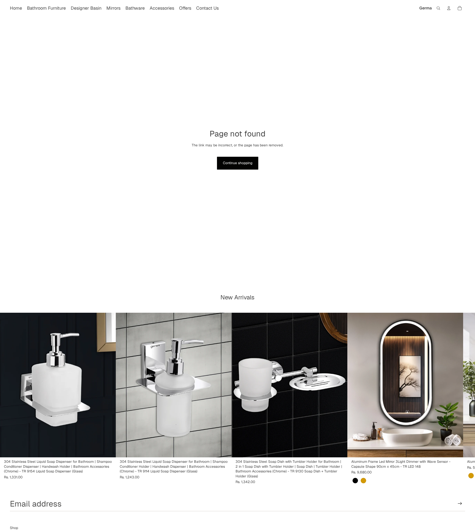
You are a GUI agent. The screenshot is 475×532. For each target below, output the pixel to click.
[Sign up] (460, 503)
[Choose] (455, 449)
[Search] (438, 8)
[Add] (108, 449)
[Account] (448, 8)
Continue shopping (237, 163)
